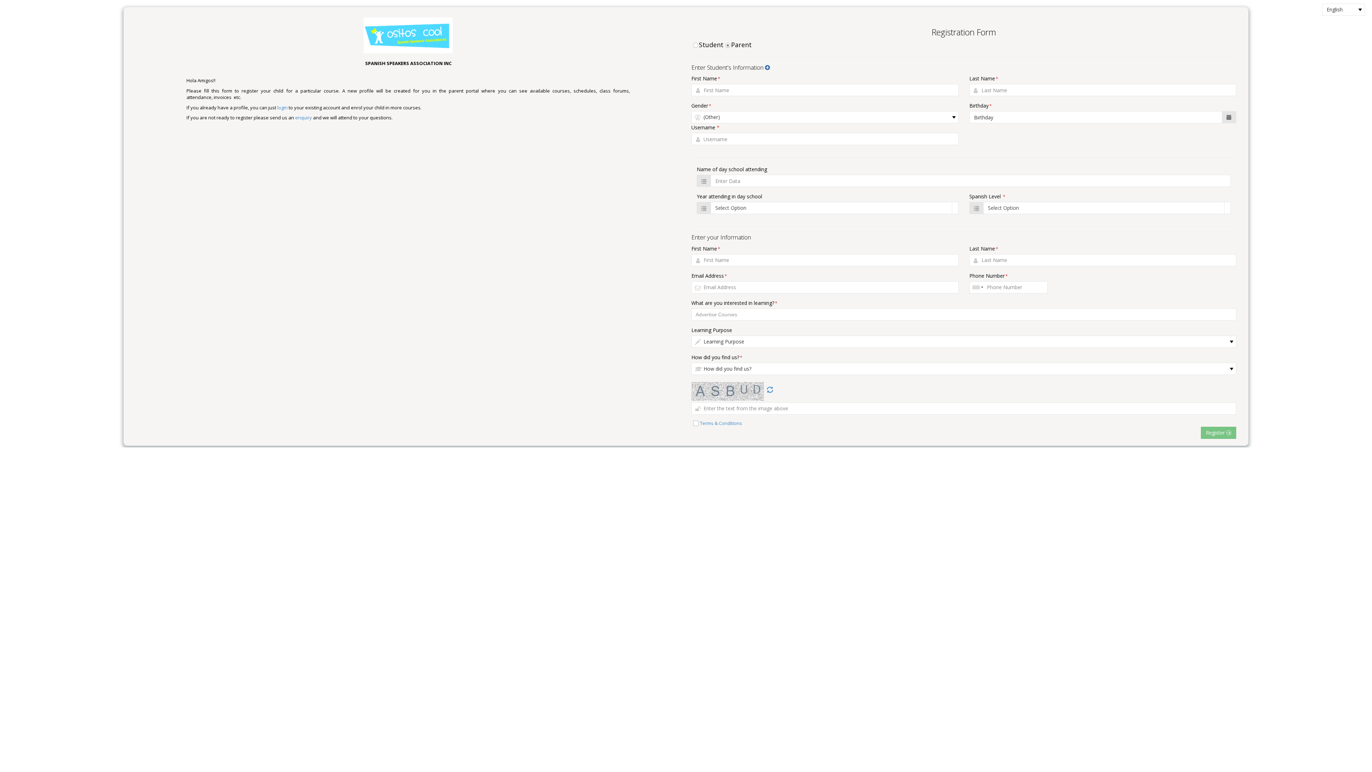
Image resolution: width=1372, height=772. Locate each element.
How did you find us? (716, 357)
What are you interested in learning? (734, 303)
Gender (701, 105)
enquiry (303, 117)
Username (705, 127)
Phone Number (988, 275)
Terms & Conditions (721, 423)
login (282, 107)
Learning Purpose (711, 330)
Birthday (980, 105)
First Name (705, 78)
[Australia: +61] (977, 287)
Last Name (983, 78)
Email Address (709, 275)
